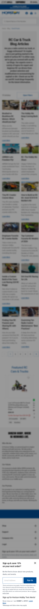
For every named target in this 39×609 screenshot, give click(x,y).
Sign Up (30, 580)
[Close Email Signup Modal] (35, 563)
